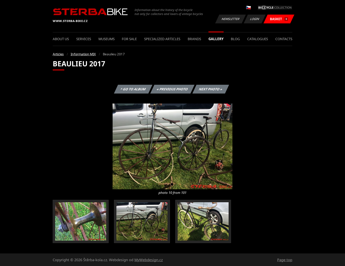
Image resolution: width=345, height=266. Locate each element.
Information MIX (83, 54)
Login (254, 19)
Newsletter (230, 19)
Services (83, 39)
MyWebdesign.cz (148, 259)
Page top (284, 259)
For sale (129, 39)
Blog (235, 39)
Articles (58, 54)
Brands (194, 39)
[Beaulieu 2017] (172, 146)
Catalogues (257, 39)
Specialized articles (162, 39)
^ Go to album (133, 89)
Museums (106, 39)
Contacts (283, 39)
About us (61, 39)
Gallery (216, 39)
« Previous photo (172, 89)
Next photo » (210, 89)
